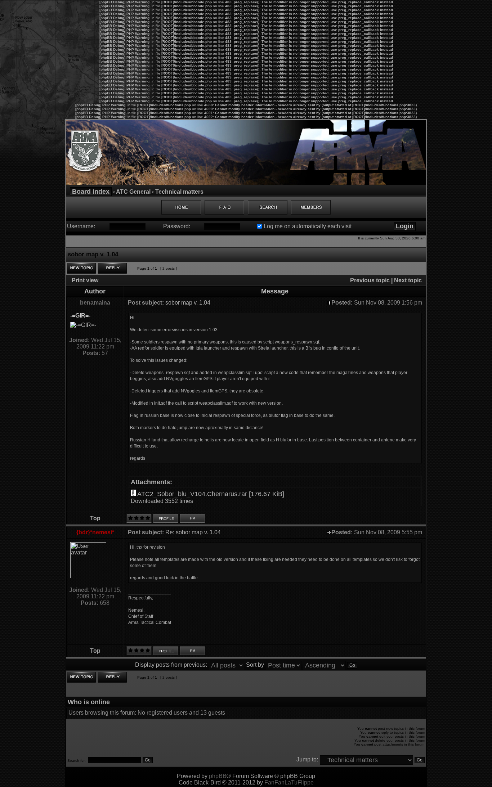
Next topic (408, 280)
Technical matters (179, 192)
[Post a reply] (112, 268)
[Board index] (246, 183)
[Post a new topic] (81, 268)
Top (95, 518)
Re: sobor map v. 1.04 (193, 532)
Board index (90, 191)
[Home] (181, 207)
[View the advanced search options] (267, 207)
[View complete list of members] (311, 207)
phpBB (218, 776)
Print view (85, 280)
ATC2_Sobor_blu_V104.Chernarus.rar (192, 494)
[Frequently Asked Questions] (224, 207)
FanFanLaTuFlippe (289, 782)
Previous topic (370, 280)
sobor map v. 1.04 (187, 303)
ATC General (133, 192)
